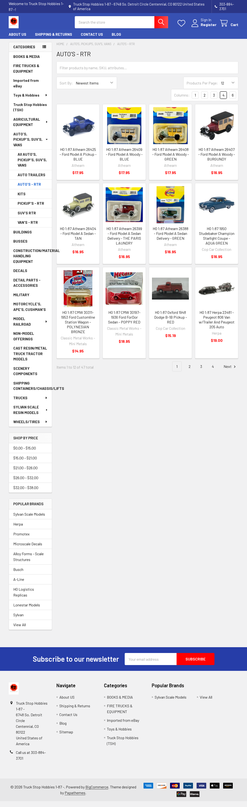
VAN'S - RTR (28, 222)
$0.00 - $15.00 (24, 448)
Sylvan (18, 614)
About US (17, 34)
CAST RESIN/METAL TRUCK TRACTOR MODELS (30, 353)
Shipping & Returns (53, 34)
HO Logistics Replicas (23, 592)
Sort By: (66, 83)
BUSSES (20, 241)
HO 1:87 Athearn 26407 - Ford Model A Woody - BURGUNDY (216, 154)
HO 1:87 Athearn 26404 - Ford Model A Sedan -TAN (78, 233)
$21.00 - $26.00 (25, 467)
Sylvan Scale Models (29, 514)
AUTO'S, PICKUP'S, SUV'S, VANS (27, 139)
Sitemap (66, 732)
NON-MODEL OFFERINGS (23, 336)
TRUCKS (20, 398)
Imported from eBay (26, 83)
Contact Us (92, 34)
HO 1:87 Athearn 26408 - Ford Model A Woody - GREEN (170, 154)
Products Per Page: (202, 83)
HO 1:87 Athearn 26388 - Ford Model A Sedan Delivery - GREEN (170, 233)
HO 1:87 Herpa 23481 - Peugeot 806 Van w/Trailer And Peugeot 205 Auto (216, 319)
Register (208, 24)
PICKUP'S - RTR (31, 203)
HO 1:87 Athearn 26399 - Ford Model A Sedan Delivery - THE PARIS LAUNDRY (124, 235)
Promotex (21, 534)
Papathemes (75, 792)
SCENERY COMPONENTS (25, 371)
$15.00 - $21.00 (25, 458)
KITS (22, 194)
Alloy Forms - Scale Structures (28, 556)
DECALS (20, 270)
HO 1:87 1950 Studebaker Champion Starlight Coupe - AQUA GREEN (216, 235)
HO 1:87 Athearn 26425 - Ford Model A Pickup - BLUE (78, 154)
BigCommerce (96, 787)
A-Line (18, 579)
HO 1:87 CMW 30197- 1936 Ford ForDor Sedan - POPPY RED (124, 317)
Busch (18, 569)
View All (19, 624)
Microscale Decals (27, 543)
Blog (116, 34)
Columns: (182, 95)
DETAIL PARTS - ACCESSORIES (27, 283)
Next (228, 366)
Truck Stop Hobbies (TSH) (30, 107)
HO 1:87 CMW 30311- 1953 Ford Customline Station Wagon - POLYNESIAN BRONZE (78, 322)
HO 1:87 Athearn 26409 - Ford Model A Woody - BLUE (124, 154)
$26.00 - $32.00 (25, 477)
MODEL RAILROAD (22, 321)
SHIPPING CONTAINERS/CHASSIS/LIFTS (32, 386)
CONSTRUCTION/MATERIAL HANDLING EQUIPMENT (32, 256)
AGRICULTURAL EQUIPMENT (26, 122)
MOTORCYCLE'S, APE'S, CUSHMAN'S (29, 307)
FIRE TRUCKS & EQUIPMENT (26, 68)
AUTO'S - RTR (29, 184)
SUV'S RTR (27, 213)
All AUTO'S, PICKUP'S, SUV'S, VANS (32, 159)
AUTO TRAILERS (31, 175)
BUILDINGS (22, 232)
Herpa (18, 524)
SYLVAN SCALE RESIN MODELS (26, 410)
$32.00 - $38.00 (25, 487)
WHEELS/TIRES (26, 422)
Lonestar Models (26, 605)
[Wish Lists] (182, 23)
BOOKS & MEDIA (26, 56)
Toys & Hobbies (26, 95)
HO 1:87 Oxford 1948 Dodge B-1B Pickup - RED (170, 317)
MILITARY (21, 295)
